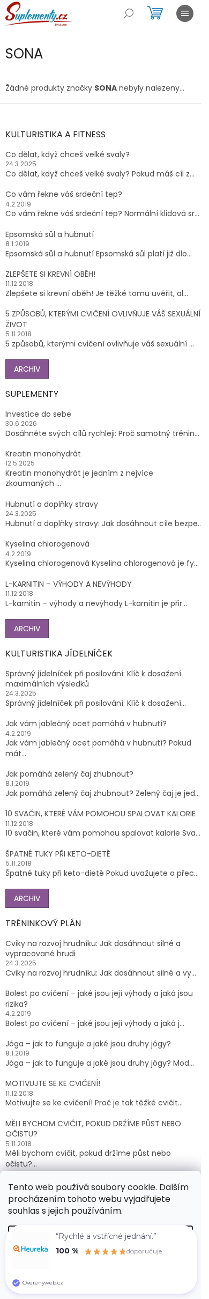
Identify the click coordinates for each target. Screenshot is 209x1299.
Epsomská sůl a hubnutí (49, 235)
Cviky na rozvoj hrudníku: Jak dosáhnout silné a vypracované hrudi (93, 949)
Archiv (27, 369)
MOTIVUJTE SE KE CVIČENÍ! (52, 1084)
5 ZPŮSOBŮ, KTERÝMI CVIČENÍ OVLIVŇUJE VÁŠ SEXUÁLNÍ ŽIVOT (102, 319)
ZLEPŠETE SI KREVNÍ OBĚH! (50, 274)
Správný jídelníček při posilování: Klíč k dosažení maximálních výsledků (93, 679)
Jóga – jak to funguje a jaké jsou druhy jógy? (88, 1044)
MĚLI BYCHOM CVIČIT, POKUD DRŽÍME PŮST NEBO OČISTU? (93, 1129)
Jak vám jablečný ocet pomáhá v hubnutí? (86, 724)
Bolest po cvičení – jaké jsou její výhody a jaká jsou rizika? (99, 998)
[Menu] (185, 13)
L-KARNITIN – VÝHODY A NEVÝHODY (68, 584)
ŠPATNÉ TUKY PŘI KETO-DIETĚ (57, 854)
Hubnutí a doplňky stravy (51, 504)
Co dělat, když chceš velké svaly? (67, 155)
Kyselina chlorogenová (47, 544)
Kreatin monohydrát (43, 454)
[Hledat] (128, 13)
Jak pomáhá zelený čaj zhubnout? (69, 774)
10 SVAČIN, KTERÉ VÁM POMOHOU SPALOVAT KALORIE (100, 814)
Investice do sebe (38, 414)
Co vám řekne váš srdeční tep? (63, 194)
